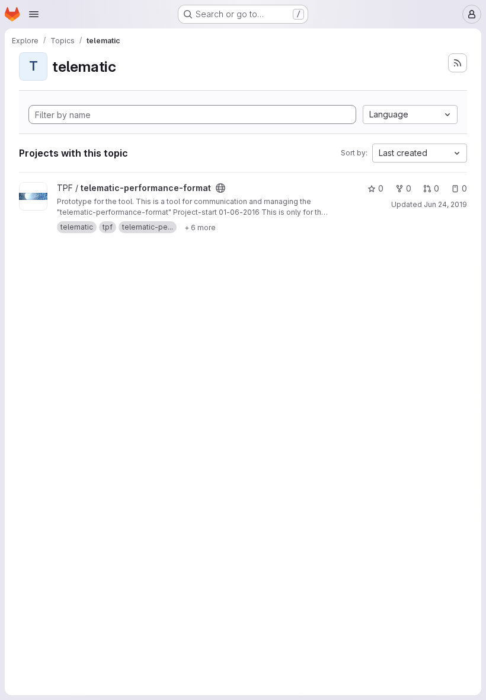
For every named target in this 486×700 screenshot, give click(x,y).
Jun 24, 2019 (445, 204)
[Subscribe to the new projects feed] (457, 62)
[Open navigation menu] (33, 14)
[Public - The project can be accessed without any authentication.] (220, 188)
